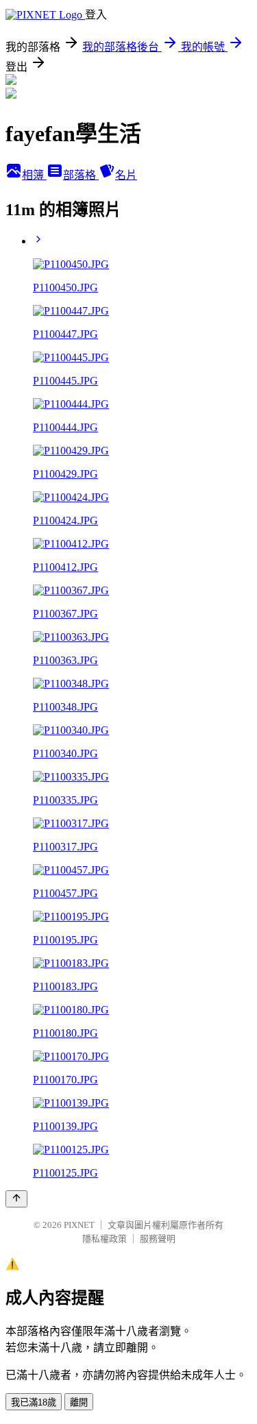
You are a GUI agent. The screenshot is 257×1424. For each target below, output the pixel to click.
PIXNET (79, 1225)
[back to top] (16, 1198)
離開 (79, 1402)
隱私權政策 (104, 1238)
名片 (126, 175)
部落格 (81, 175)
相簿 (34, 175)
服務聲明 (157, 1238)
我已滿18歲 (33, 1402)
